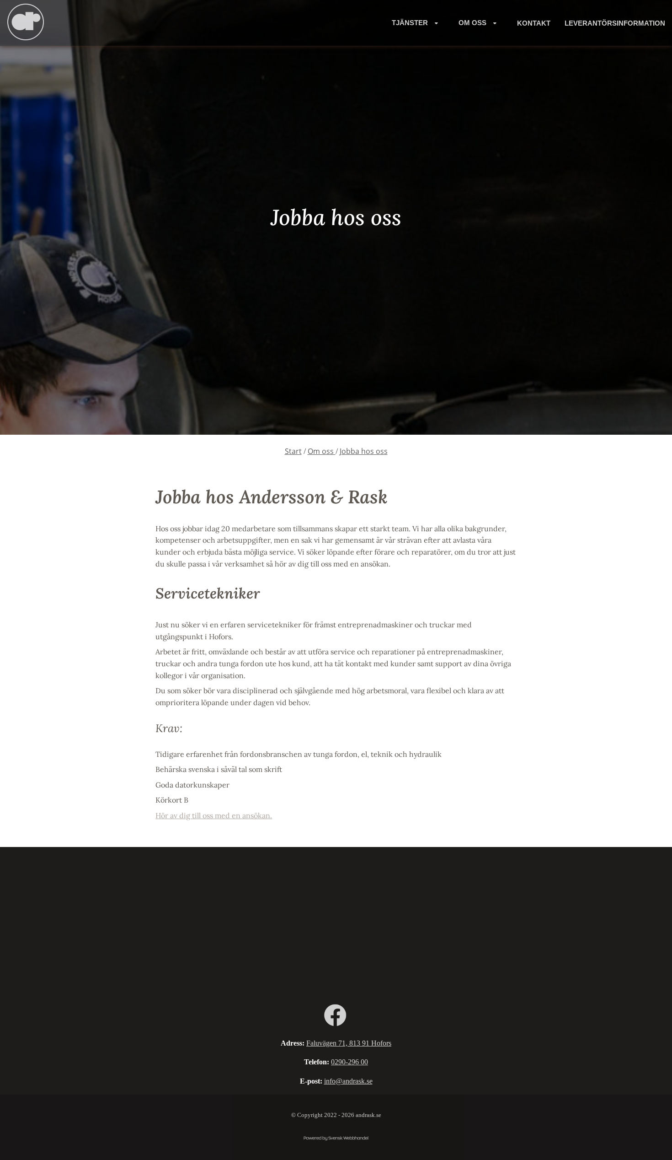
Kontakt (533, 23)
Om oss (322, 451)
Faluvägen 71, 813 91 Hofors (348, 1043)
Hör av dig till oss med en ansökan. (213, 815)
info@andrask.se (348, 1081)
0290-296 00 (349, 1062)
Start (293, 451)
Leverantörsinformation (615, 23)
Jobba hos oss (364, 451)
